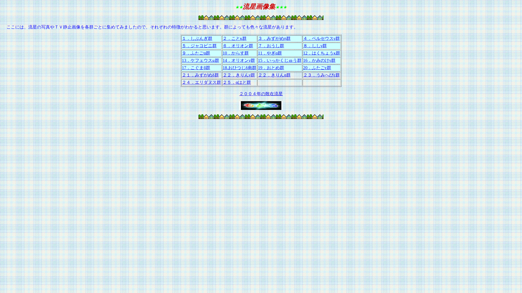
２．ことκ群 (235, 38)
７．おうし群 (271, 45)
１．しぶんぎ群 (197, 38)
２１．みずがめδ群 (200, 75)
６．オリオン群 (238, 45)
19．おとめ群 (271, 67)
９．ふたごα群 (196, 53)
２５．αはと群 (237, 82)
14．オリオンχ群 (239, 60)
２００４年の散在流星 (261, 93)
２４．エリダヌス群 (201, 82)
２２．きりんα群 (274, 75)
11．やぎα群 (270, 53)
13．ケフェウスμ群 (200, 60)
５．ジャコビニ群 (199, 45)
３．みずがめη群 (274, 38)
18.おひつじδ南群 (239, 67)
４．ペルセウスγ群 (321, 38)
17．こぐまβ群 (196, 67)
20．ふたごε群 (317, 67)
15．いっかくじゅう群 (280, 60)
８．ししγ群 (315, 45)
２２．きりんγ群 (239, 75)
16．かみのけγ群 (319, 60)
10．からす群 (236, 53)
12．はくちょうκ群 (321, 53)
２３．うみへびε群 (321, 75)
